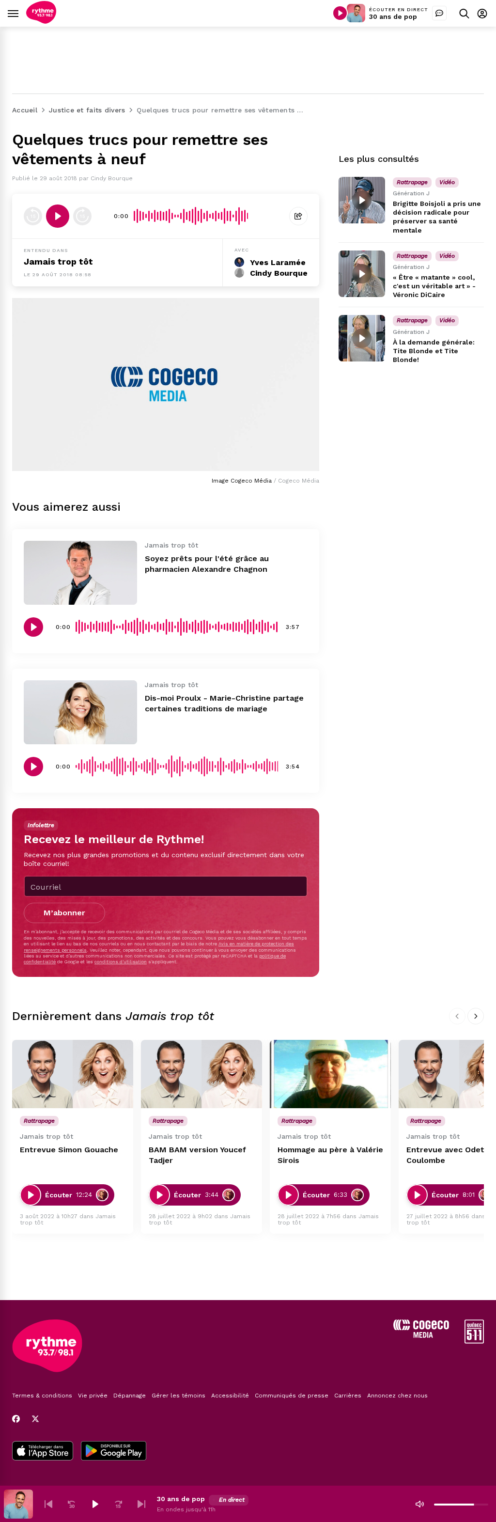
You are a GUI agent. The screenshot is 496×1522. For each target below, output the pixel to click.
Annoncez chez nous (397, 1395)
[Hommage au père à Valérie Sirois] (330, 1074)
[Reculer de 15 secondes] (33, 216)
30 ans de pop (393, 16)
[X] (35, 1419)
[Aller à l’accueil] (41, 21)
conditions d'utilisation (120, 961)
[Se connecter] (482, 13)
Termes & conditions (42, 1395)
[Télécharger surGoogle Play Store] (113, 1451)
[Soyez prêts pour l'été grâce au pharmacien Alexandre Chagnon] (80, 573)
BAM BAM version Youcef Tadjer (197, 1155)
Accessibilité (230, 1395)
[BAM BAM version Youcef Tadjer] (201, 1074)
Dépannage (129, 1395)
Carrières (347, 1395)
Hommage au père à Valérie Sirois (330, 1155)
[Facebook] (16, 1419)
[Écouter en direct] (340, 13)
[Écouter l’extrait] (57, 216)
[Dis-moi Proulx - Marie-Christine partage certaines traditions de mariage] (80, 712)
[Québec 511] (474, 1341)
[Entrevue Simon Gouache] (72, 1074)
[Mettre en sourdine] (419, 1504)
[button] (48, 1504)
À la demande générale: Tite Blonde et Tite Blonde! (434, 350)
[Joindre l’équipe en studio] (439, 13)
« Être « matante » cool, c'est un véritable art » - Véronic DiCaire (434, 285)
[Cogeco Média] (421, 1335)
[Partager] (298, 216)
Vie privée (93, 1395)
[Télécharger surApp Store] (42, 1451)
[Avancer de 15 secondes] (82, 216)
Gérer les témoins (178, 1395)
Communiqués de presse (291, 1395)
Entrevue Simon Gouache (69, 1149)
